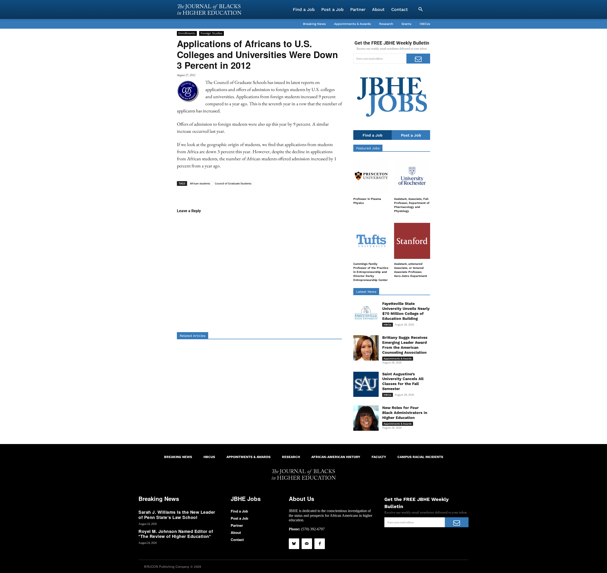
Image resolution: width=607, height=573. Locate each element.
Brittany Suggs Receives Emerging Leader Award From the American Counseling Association (405, 344)
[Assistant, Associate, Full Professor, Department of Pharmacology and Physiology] (412, 176)
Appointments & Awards (398, 358)
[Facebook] (319, 543)
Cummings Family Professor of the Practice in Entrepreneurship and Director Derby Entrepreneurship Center (370, 271)
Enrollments (186, 33)
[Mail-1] (307, 543)
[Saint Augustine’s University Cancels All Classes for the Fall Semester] (366, 384)
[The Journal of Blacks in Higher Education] (209, 9)
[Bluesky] (294, 543)
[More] (296, 193)
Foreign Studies (211, 33)
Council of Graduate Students (233, 183)
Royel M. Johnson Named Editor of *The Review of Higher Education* (175, 534)
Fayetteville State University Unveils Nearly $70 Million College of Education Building (406, 311)
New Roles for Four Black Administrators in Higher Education (404, 412)
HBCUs (387, 324)
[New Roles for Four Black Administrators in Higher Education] (366, 418)
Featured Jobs (368, 148)
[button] (420, 9)
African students (200, 183)
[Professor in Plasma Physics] (371, 176)
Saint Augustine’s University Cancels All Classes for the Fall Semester (402, 381)
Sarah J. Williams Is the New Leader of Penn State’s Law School (176, 514)
